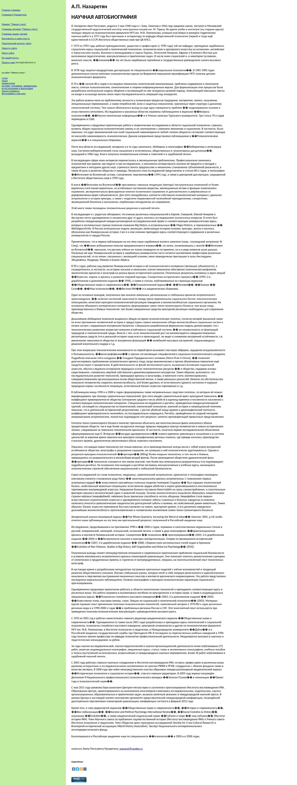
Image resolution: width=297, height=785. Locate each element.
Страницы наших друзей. (15, 34)
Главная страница (11, 10)
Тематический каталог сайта (16, 43)
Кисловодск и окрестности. (16, 38)
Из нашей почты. (10, 58)
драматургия (8, 83)
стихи (5, 78)
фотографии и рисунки (13, 93)
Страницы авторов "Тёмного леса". (20, 29)
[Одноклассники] (81, 769)
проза (5, 80)
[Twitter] (77, 769)
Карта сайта (8, 53)
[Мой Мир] (84, 769)
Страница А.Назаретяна (14, 14)
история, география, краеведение (19, 86)
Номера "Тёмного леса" (14, 24)
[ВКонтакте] (73, 769)
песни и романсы (10, 91)
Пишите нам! (9, 62)
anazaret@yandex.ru (131, 749)
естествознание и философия (17, 88)
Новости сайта (9, 48)
